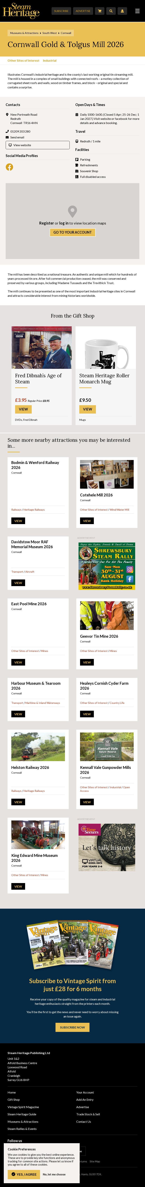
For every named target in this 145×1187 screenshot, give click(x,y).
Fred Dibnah (30, 419)
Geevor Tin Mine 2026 (99, 636)
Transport (17, 571)
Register (46, 223)
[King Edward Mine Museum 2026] (38, 834)
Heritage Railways (34, 509)
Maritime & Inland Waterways (42, 702)
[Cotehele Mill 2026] (107, 474)
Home (12, 1092)
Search (111, 11)
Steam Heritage (21, 11)
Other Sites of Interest (23, 60)
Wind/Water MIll (119, 509)
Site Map (95, 1161)
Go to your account (72, 232)
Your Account (85, 1092)
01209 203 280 (20, 131)
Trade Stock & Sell (88, 1114)
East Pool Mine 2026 (29, 603)
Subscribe (61, 11)
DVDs (18, 419)
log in (64, 223)
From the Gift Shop (72, 316)
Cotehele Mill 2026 (96, 495)
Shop (99, 11)
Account (122, 11)
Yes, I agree (27, 1174)
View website (22, 145)
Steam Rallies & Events (22, 1128)
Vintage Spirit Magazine (23, 1107)
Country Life (117, 702)
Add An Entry (84, 1099)
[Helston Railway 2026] (38, 746)
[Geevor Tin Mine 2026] (107, 615)
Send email (17, 137)
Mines (44, 650)
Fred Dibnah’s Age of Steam (38, 378)
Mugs (82, 419)
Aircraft (29, 571)
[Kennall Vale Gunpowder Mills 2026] (107, 746)
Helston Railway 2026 (30, 767)
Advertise (83, 11)
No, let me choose (54, 1174)
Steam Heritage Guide (22, 1114)
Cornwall (66, 33)
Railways (16, 509)
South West (49, 33)
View (18, 521)
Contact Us (83, 1121)
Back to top (141, 1182)
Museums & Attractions (24, 33)
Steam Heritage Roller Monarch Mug (104, 378)
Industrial (49, 60)
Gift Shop (14, 1099)
